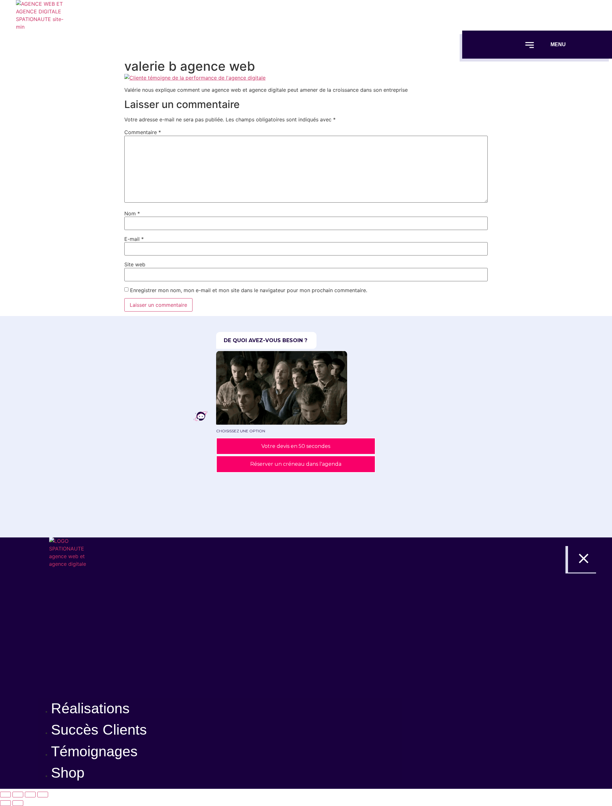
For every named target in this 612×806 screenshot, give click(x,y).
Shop (67, 773)
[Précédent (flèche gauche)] (5, 803)
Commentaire (142, 132)
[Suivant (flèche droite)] (17, 803)
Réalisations (90, 708)
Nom (132, 213)
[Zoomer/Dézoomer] (5, 794)
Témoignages (94, 751)
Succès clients (99, 730)
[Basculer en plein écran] (17, 794)
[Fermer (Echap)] (42, 794)
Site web (134, 264)
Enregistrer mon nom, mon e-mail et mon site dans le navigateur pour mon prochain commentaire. (248, 290)
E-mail (134, 238)
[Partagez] (30, 794)
